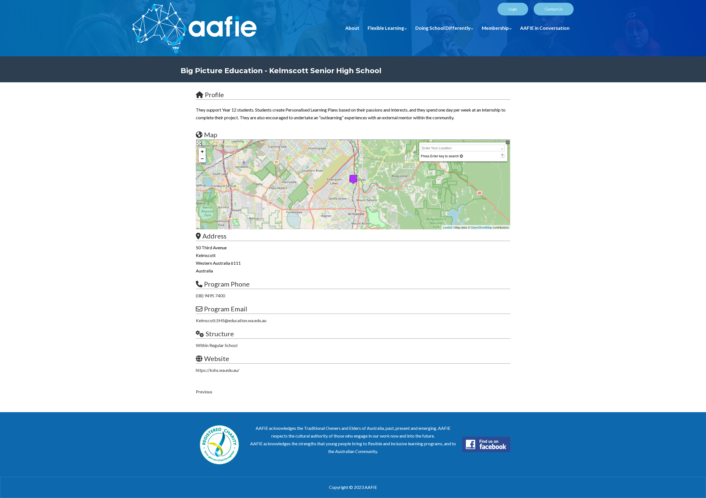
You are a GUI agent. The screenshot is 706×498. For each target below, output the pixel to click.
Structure (220, 334)
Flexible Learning (386, 28)
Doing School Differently (442, 28)
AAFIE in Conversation (544, 28)
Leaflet (447, 227)
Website (216, 358)
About (352, 28)
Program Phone (227, 284)
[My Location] (461, 155)
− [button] (202, 158)
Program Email (225, 309)
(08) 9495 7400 (210, 295)
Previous (204, 391)
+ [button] (202, 151)
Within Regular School (216, 345)
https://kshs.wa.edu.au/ (217, 370)
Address (214, 236)
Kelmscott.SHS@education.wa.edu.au (231, 320)
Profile (214, 95)
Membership (495, 28)
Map (210, 135)
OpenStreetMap (481, 227)
